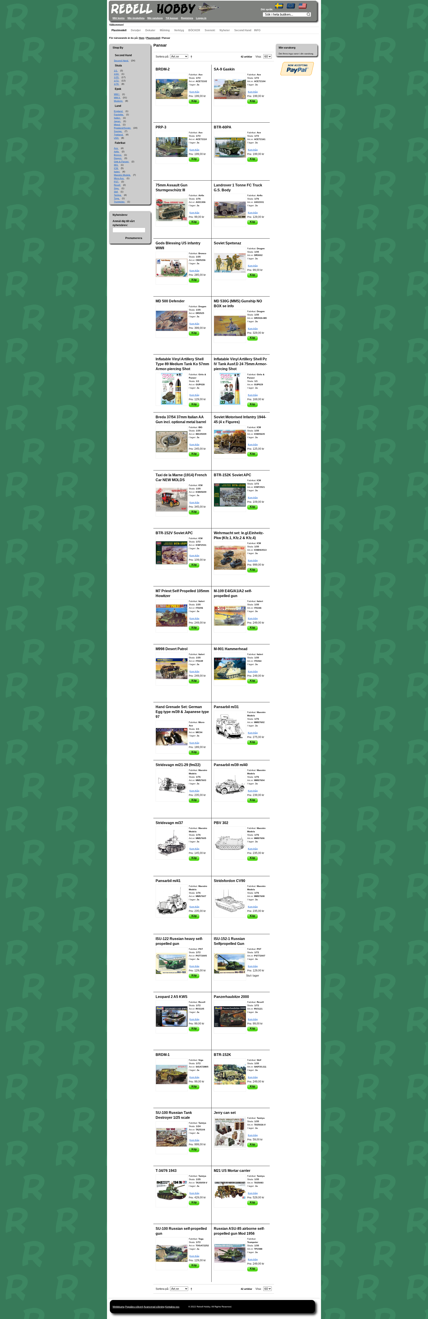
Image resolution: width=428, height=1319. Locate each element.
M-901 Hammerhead (230, 649)
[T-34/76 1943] (172, 1190)
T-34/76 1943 (166, 1171)
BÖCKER (194, 30)
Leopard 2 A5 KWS (171, 997)
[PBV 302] (230, 843)
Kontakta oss (172, 1306)
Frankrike (119, 114)
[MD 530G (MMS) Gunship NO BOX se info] (230, 326)
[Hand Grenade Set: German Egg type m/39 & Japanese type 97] (172, 737)
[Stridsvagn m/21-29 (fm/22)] (172, 785)
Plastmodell (118, 30)
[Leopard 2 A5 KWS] (172, 1016)
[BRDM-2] (172, 89)
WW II (117, 97)
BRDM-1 (163, 1055)
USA (116, 138)
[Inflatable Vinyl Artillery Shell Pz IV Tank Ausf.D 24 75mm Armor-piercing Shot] (230, 389)
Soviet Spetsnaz (227, 243)
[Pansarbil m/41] (172, 900)
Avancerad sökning (154, 1306)
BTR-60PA (222, 127)
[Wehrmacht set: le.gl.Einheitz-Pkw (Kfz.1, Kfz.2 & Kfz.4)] (230, 558)
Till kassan (172, 18)
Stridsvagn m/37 (169, 823)
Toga (117, 198)
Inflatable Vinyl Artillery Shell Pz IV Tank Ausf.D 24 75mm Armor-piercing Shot (240, 364)
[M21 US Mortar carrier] (230, 1191)
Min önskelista (136, 18)
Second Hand (242, 30)
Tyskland (118, 134)
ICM (116, 168)
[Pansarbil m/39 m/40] (230, 785)
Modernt (118, 101)
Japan (117, 121)
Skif (116, 191)
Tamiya (118, 195)
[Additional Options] (297, 68)
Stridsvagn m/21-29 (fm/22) (178, 765)
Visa (258, 56)
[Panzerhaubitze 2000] (230, 1017)
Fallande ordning (192, 56)
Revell (117, 185)
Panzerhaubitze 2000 (231, 997)
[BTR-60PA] (230, 147)
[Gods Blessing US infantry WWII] (172, 268)
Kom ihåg (194, 92)
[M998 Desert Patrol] (172, 669)
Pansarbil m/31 (226, 707)
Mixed (117, 124)
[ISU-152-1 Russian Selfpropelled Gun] (230, 964)
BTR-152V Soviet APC (174, 533)
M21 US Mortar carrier (232, 1171)
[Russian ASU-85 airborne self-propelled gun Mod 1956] (230, 1253)
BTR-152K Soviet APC (232, 475)
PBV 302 (221, 823)
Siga (116, 188)
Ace (116, 148)
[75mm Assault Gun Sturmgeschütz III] (172, 210)
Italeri (117, 171)
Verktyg (179, 30)
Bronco (118, 155)
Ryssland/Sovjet (122, 128)
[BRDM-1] (172, 1074)
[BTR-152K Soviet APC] (230, 495)
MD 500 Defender (170, 301)
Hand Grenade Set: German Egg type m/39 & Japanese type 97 (182, 712)
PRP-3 (161, 127)
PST (116, 181)
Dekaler (150, 30)
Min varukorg (155, 18)
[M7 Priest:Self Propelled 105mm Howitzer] (172, 616)
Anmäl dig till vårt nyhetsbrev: (124, 223)
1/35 (116, 77)
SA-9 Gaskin (224, 69)
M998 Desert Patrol (171, 649)
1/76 (116, 84)
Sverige (118, 131)
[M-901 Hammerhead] (230, 669)
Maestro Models (122, 175)
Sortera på (162, 56)
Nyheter (225, 30)
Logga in (201, 18)
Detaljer (136, 30)
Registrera (187, 18)
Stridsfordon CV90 (229, 881)
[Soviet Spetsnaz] (230, 263)
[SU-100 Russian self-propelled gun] (172, 1253)
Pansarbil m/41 (168, 881)
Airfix (116, 151)
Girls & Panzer (121, 161)
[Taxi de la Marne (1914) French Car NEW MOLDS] (172, 500)
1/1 (116, 70)
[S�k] (309, 15)
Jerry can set (225, 1113)
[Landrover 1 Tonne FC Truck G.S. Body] (230, 210)
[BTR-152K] (230, 1075)
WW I (117, 94)
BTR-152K (222, 1055)
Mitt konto (119, 18)
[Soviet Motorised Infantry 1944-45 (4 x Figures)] (230, 442)
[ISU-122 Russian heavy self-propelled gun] (172, 963)
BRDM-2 (163, 69)
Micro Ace (119, 178)
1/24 (116, 74)
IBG (116, 165)
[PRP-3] (172, 147)
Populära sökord (134, 1306)
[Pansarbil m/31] (230, 727)
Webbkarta (118, 1306)
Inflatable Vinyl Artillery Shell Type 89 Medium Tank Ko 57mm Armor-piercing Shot (182, 364)
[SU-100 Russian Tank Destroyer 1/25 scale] (172, 1137)
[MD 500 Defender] (172, 321)
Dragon (118, 158)
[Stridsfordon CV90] (230, 901)
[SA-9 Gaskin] (230, 89)
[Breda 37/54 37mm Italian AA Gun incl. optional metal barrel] (172, 442)
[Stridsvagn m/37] (172, 842)
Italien (117, 118)
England (118, 111)
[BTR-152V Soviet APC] (172, 553)
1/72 (116, 80)
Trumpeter (119, 201)
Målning (165, 30)
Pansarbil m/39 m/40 (231, 765)
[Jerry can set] (230, 1133)
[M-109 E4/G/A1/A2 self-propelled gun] (230, 616)
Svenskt (210, 30)
